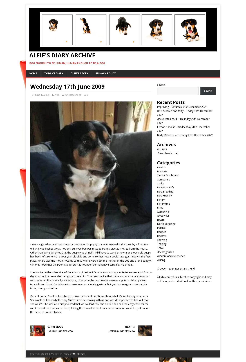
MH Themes (79, 354)
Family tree (163, 203)
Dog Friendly (164, 195)
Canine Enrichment (168, 175)
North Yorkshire (166, 223)
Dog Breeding (165, 191)
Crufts (160, 183)
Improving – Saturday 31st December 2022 (182, 106)
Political (161, 227)
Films (160, 207)
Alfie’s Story (79, 73)
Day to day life (165, 187)
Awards (161, 167)
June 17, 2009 (42, 94)
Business (162, 171)
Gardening (163, 211)
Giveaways (163, 215)
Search (161, 84)
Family (161, 199)
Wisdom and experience (171, 256)
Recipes (161, 232)
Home (33, 73)
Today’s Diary (53, 73)
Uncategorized (73, 94)
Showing (162, 239)
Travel (160, 248)
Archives (162, 149)
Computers (163, 179)
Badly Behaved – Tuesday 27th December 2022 (185, 135)
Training (161, 244)
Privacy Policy (106, 73)
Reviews (162, 235)
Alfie (57, 94)
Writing (161, 260)
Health (161, 219)
